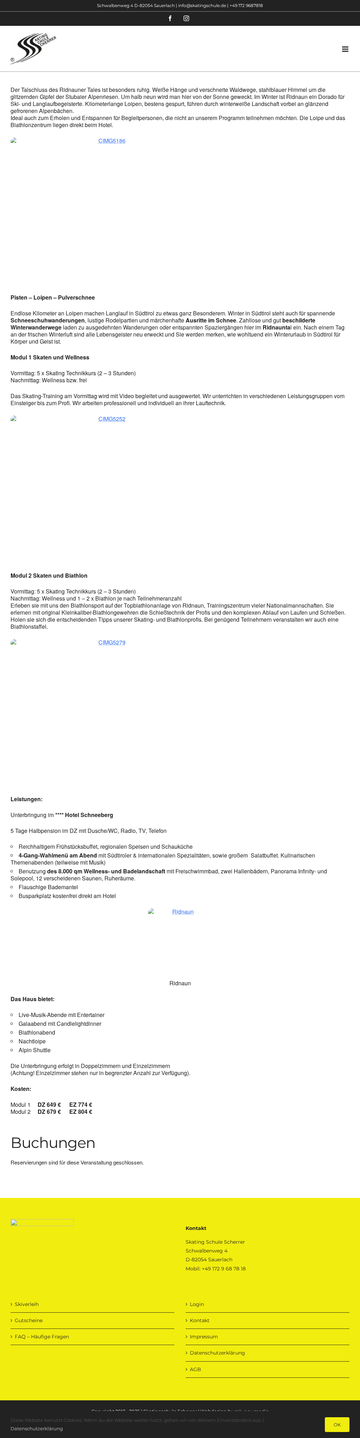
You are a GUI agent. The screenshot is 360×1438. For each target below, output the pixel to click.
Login (197, 1304)
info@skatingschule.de (202, 5)
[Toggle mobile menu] (345, 49)
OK (337, 1424)
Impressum (204, 1336)
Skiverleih (27, 1304)
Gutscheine (29, 1320)
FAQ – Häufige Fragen (42, 1336)
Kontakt (200, 1320)
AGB (195, 1369)
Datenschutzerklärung (217, 1353)
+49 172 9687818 (246, 5)
